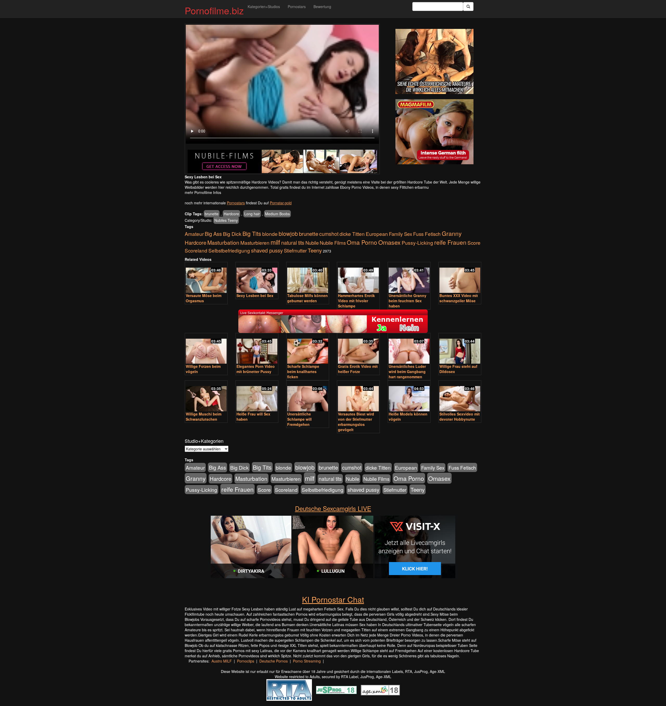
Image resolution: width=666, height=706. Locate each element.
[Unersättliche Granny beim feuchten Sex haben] (409, 278)
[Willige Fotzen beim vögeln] (206, 349)
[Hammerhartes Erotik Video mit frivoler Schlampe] (358, 278)
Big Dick (232, 233)
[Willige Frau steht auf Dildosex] (459, 349)
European (377, 233)
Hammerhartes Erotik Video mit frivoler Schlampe (356, 300)
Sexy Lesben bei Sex (254, 295)
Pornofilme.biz (214, 10)
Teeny (315, 250)
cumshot (328, 233)
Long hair (252, 213)
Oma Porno (362, 242)
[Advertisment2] (434, 131)
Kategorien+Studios (264, 6)
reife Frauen (450, 242)
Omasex (389, 242)
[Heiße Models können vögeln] (409, 396)
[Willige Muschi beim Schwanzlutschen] (206, 396)
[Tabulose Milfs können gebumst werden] (307, 278)
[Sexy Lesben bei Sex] (256, 278)
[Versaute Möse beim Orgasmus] (206, 278)
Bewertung (322, 6)
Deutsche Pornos (273, 661)
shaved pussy (267, 250)
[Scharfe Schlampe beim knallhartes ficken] (307, 349)
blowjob (288, 233)
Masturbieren (255, 242)
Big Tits (251, 233)
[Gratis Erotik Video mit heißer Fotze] (358, 349)
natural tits (292, 242)
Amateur (194, 233)
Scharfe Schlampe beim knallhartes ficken (303, 371)
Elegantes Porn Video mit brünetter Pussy (255, 369)
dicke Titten (352, 233)
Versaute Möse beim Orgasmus (203, 298)
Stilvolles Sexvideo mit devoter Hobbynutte (459, 416)
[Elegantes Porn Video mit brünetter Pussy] (256, 349)
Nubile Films (333, 242)
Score (474, 242)
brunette (212, 213)
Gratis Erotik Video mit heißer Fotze (358, 369)
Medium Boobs (277, 213)
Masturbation (223, 242)
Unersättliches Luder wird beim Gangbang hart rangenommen (407, 371)
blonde (270, 233)
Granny (452, 233)
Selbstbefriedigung (229, 250)
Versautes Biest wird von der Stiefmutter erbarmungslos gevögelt (356, 421)
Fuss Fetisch (427, 233)
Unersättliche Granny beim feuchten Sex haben (407, 300)
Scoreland (196, 250)
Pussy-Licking (417, 242)
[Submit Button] (468, 6)
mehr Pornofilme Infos (203, 192)
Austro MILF (222, 661)
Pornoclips (245, 661)
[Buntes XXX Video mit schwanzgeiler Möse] (459, 278)
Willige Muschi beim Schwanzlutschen (203, 416)
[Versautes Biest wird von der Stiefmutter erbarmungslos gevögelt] (358, 396)
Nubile (312, 242)
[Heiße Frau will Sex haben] (256, 396)
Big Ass (213, 233)
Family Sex (400, 233)
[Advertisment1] (434, 61)
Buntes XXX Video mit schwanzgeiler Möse (458, 298)
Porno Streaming (307, 661)
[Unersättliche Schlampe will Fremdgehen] (307, 396)
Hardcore (231, 213)
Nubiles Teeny (226, 220)
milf (275, 242)
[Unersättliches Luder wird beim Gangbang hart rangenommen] (409, 349)
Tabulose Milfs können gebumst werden (307, 298)
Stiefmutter (295, 250)
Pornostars (297, 6)
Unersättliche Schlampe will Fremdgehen (299, 419)
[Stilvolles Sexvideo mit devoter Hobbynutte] (459, 396)
